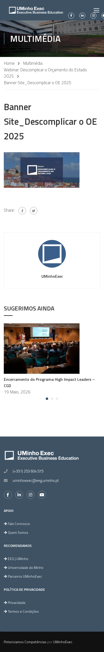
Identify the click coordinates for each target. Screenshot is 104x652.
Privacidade (16, 602)
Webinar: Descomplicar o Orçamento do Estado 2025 (45, 73)
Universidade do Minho (25, 567)
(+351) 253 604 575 (28, 471)
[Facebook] (22, 210)
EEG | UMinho (18, 558)
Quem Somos (18, 532)
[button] (47, 398)
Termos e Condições (23, 611)
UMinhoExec (52, 276)
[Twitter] (33, 210)
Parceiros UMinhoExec (25, 576)
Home (9, 63)
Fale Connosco (19, 523)
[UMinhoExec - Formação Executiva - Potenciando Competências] (36, 10)
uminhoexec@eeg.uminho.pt (36, 480)
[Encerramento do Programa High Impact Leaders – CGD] (42, 348)
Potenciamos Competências (25, 641)
